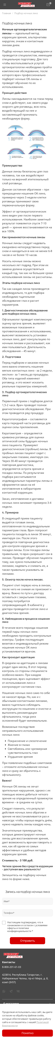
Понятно (28, 1033)
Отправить (27, 941)
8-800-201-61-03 (11, 967)
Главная (6, 13)
